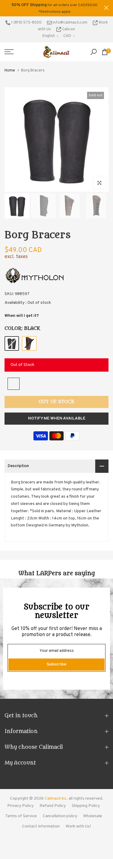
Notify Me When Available (56, 418)
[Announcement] (54, 8)
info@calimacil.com (69, 22)
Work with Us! (78, 826)
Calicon (68, 29)
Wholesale (92, 816)
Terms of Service (21, 816)
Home (10, 70)
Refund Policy (52, 805)
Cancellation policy (60, 816)
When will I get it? (22, 315)
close (106, 7)
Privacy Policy (20, 805)
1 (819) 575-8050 (26, 22)
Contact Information (41, 826)
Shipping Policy (86, 805)
